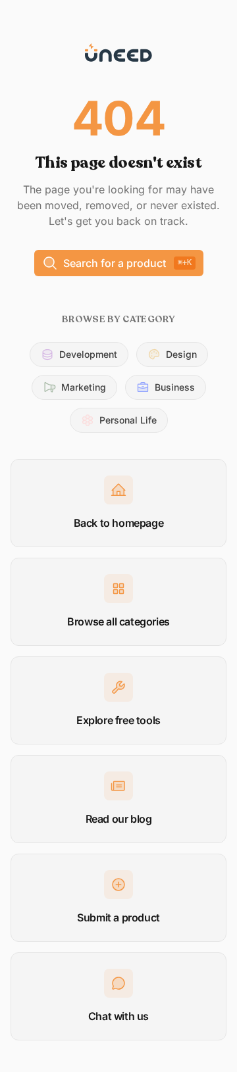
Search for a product (127, 263)
